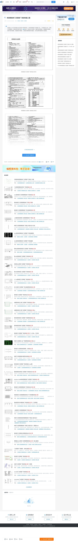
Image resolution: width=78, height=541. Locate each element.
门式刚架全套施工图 (35, 452)
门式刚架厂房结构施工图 (21, 452)
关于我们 (27, 524)
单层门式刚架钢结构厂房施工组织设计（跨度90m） (26, 425)
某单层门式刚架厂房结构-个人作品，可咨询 (26, 333)
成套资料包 (24, 1)
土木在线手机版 (49, 524)
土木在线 (7, 1)
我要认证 (66, 519)
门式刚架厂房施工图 (35, 259)
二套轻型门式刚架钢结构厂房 (23, 410)
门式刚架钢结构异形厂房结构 (23, 187)
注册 (76, 1)
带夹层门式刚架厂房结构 (21, 456)
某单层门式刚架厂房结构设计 (23, 295)
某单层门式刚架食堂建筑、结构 (23, 348)
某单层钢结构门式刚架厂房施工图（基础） (66, 44)
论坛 (14, 1)
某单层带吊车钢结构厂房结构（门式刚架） (26, 402)
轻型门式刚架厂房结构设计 (39, 398)
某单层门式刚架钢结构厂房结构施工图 (65, 52)
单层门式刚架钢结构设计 (21, 436)
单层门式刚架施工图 (40, 198)
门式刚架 (16, 12)
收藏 (48, 161)
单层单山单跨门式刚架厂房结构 (23, 264)
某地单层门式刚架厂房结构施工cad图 (23, 364)
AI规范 (20, 1)
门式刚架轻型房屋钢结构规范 (22, 421)
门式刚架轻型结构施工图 (27, 252)
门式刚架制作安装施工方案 (40, 182)
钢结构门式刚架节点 (32, 190)
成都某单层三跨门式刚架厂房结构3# (24, 302)
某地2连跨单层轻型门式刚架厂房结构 (25, 248)
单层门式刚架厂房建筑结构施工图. (64, 61)
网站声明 (35, 524)
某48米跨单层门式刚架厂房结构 (23, 271)
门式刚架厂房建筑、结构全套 (23, 448)
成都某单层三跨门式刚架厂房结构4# (24, 310)
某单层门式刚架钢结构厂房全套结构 (24, 210)
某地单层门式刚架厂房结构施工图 (64, 63)
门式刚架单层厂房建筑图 (32, 236)
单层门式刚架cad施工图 (36, 444)
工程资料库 (4, 12)
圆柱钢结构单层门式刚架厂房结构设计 (25, 371)
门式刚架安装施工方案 (29, 182)
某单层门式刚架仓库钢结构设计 (23, 433)
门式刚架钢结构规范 (21, 182)
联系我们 (31, 524)
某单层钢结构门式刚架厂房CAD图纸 (65, 58)
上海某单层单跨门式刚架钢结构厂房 (24, 218)
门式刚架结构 (29, 344)
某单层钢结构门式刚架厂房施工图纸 (65, 54)
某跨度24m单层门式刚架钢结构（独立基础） (26, 441)
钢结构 (12, 12)
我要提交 (30, 519)
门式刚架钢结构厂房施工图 (22, 198)
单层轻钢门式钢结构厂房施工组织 (31, 229)
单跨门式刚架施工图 (40, 221)
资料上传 (11, 519)
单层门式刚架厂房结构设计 (22, 298)
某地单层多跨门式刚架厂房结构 (23, 325)
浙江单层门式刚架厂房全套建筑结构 (24, 287)
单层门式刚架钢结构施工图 (33, 375)
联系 (39, 161)
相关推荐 (6, 175)
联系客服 (48, 519)
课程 (17, 1)
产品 (32, 1)
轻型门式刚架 (19, 252)
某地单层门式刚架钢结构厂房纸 (23, 202)
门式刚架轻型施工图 (38, 413)
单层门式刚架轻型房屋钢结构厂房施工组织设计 (25, 418)
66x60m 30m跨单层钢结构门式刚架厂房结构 (26, 379)
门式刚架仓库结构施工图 (32, 436)
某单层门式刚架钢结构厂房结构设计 (24, 387)
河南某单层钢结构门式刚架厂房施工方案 (24, 179)
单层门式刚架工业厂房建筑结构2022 (24, 341)
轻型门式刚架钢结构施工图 (22, 398)
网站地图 (44, 524)
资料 (11, 1)
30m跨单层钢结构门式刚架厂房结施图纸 (24, 233)
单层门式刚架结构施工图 (21, 344)
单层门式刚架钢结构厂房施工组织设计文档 (24, 225)
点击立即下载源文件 (47, 539)
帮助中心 (40, 524)
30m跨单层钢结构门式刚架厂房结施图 (23, 241)
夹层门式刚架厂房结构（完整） (23, 464)
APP (29, 1)
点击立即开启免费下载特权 (66, 34)
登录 (74, 1)
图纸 (24, 29)
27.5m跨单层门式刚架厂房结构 (23, 279)
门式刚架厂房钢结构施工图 (22, 190)
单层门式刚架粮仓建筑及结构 (23, 356)
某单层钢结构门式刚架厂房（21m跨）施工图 (66, 47)
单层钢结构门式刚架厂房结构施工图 (25, 12)
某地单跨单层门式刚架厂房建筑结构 (24, 318)
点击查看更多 (29, 487)
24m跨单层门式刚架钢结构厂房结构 (24, 194)
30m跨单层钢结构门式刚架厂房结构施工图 (66, 65)
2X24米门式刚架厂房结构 (22, 471)
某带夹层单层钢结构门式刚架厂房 (64, 56)
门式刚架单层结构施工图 (37, 252)
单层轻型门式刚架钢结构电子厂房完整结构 (26, 395)
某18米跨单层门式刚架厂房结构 (23, 256)
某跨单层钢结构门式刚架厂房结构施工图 (65, 50)
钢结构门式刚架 (20, 236)
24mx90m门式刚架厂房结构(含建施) (24, 479)
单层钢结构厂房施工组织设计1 (45, 229)
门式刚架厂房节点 (34, 475)
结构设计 (9, 12)
